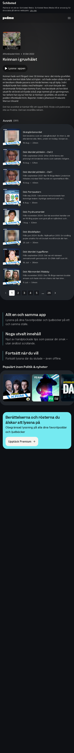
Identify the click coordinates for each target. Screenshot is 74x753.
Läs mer (33, 10)
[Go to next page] (55, 293)
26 (49, 292)
